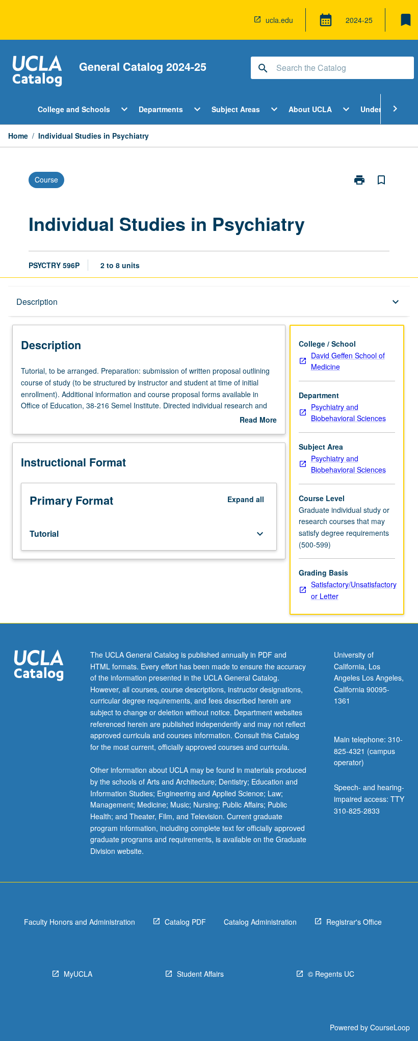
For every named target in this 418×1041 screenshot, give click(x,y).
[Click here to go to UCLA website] (38, 666)
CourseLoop (390, 1027)
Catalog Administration (260, 922)
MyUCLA (78, 974)
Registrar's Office (354, 922)
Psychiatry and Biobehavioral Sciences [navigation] (348, 413)
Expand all (245, 499)
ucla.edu (279, 20)
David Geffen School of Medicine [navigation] (348, 361)
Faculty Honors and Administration (79, 922)
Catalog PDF (185, 922)
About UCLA (310, 109)
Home (18, 136)
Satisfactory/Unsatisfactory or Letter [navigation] (354, 590)
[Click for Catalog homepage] (37, 72)
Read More (258, 420)
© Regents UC (331, 974)
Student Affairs (200, 974)
